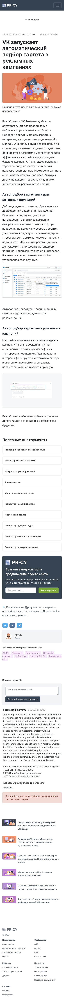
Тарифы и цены (41, 967)
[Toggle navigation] (57, 5)
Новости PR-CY (38, 656)
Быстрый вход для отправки (22, 699)
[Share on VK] (12, 625)
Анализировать (49, 590)
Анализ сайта (8, 944)
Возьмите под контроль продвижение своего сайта (26, 572)
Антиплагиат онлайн (11, 952)
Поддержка (7, 995)
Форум (37, 948)
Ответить (8, 787)
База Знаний (40, 956)
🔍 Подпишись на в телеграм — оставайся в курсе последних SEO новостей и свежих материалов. (31, 611)
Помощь (6, 990)
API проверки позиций (12, 971)
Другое (5, 976)
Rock (17, 638)
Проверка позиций (45, 980)
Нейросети (21, 656)
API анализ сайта (10, 967)
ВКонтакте (17, 653)
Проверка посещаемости (13, 948)
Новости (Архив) (49, 34)
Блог (36, 952)
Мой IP (5, 956)
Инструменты (33, 653)
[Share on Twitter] (5, 625)
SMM (6, 653)
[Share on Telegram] (19, 625)
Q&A (36, 944)
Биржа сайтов (40, 976)
